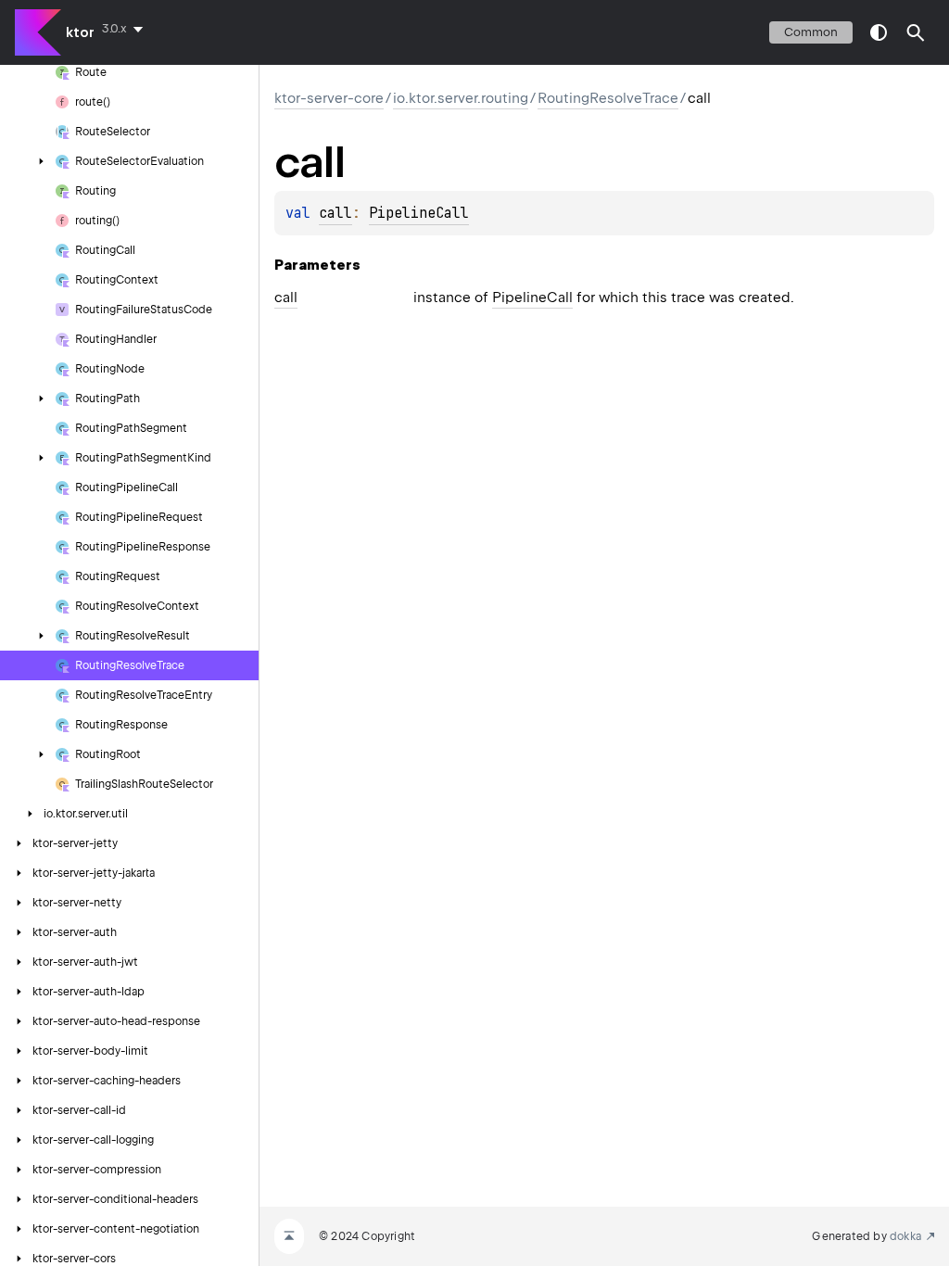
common (811, 32)
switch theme (878, 32)
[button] (915, 32)
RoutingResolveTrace (608, 98)
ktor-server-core (329, 98)
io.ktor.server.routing (460, 98)
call (335, 213)
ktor (80, 32)
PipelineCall (419, 213)
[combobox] (126, 29)
